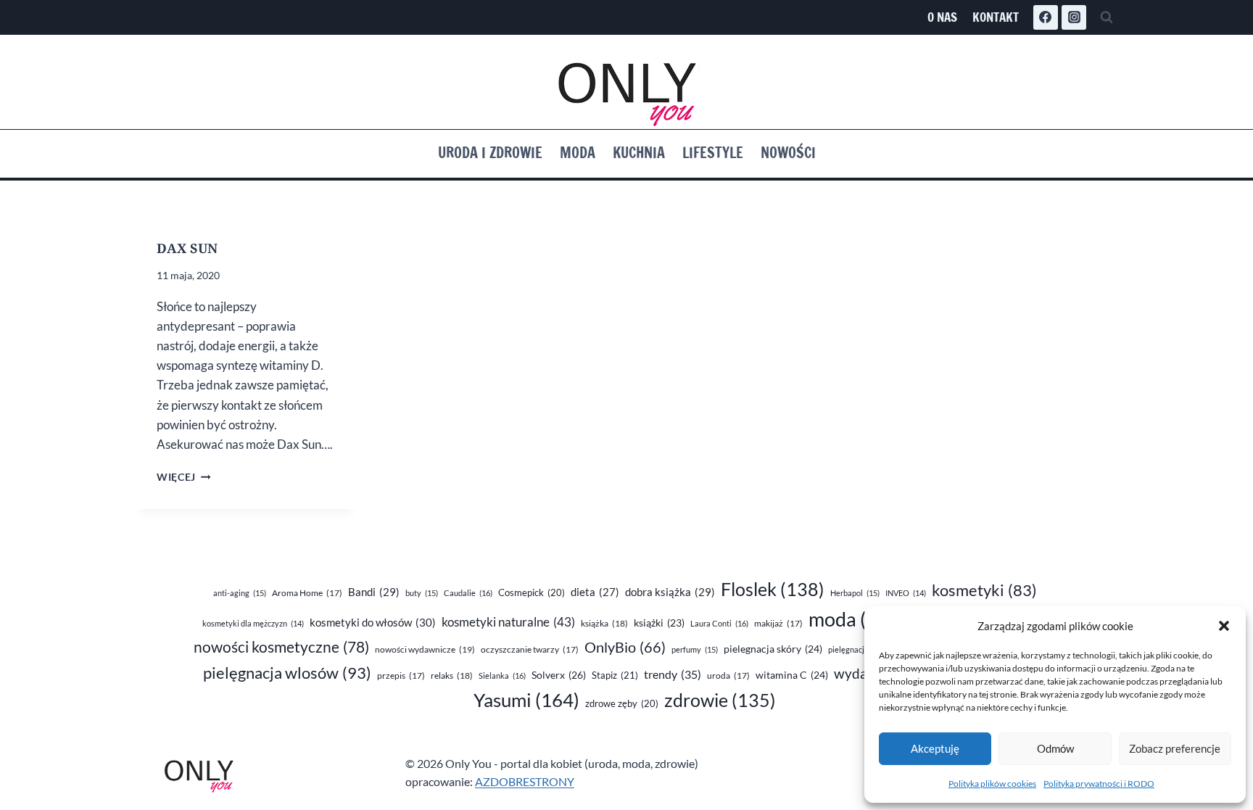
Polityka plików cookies (992, 783)
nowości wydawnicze (425, 649)
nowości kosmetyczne (281, 646)
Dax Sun (187, 248)
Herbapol (855, 593)
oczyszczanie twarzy (530, 649)
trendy (672, 674)
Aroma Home (307, 592)
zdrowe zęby (621, 703)
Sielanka (502, 675)
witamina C (792, 675)
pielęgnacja (856, 649)
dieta (595, 592)
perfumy (694, 649)
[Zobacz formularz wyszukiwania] (1106, 17)
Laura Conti (719, 623)
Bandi (374, 591)
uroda (728, 675)
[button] (1224, 626)
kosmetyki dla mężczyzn (253, 623)
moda (857, 619)
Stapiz (615, 675)
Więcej (183, 477)
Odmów (1055, 748)
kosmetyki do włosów (373, 622)
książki (659, 623)
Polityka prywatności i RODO (1098, 783)
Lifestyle (712, 152)
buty (421, 593)
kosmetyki (984, 590)
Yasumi (526, 699)
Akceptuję (935, 748)
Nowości (788, 152)
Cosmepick (531, 592)
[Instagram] (1074, 17)
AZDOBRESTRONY (524, 781)
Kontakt (995, 17)
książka (604, 623)
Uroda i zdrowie (490, 152)
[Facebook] (1045, 17)
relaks (452, 675)
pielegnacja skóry (773, 648)
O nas (942, 17)
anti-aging (239, 593)
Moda (577, 152)
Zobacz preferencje (1174, 748)
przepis (401, 675)
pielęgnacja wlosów (287, 672)
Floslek (772, 589)
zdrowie (720, 700)
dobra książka (670, 591)
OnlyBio (625, 647)
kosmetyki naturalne (508, 621)
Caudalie (468, 593)
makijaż (778, 623)
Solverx (559, 675)
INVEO (905, 593)
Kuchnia (639, 152)
